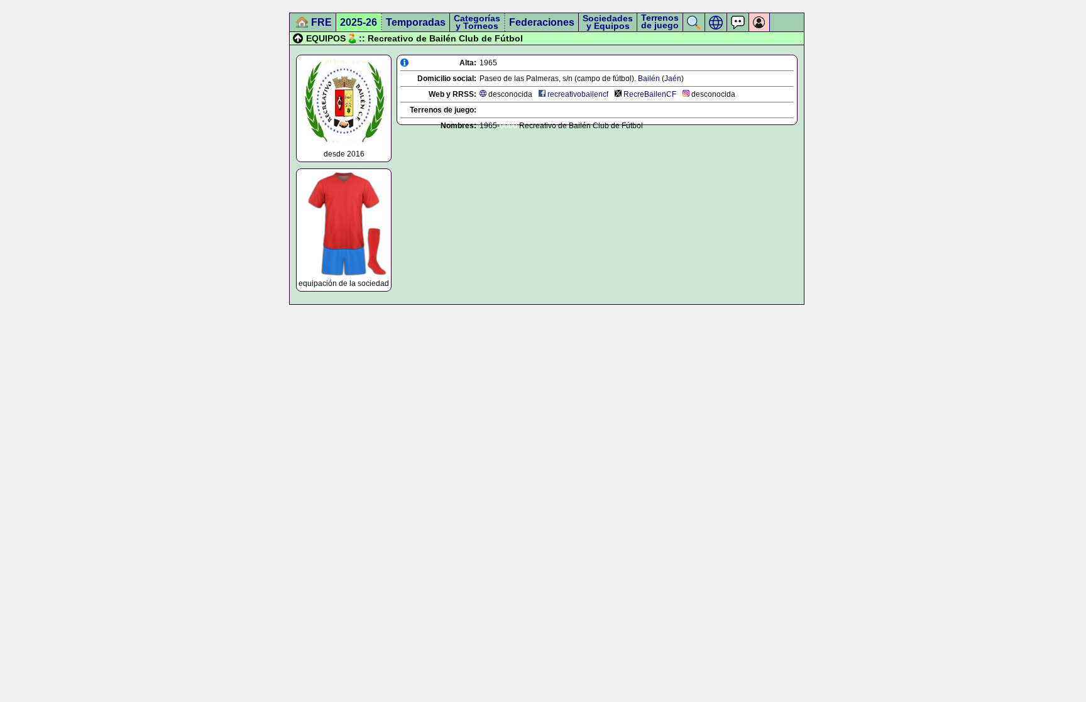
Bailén (649, 78)
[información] (404, 62)
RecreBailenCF (649, 94)
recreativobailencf (577, 94)
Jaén (672, 78)
